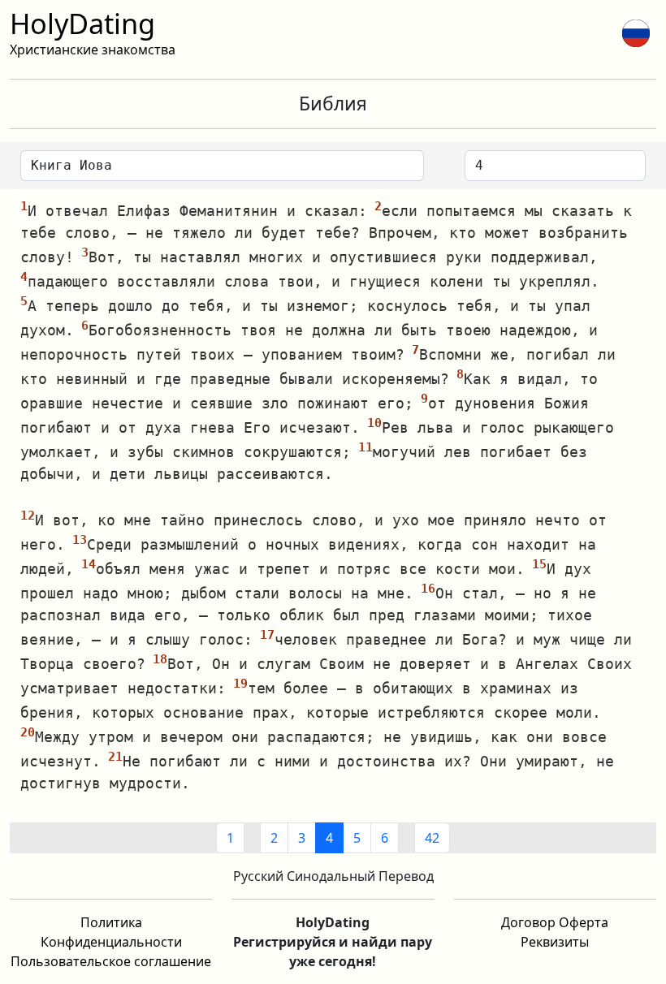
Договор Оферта (554, 922)
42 (432, 838)
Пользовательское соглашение (111, 961)
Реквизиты (555, 942)
